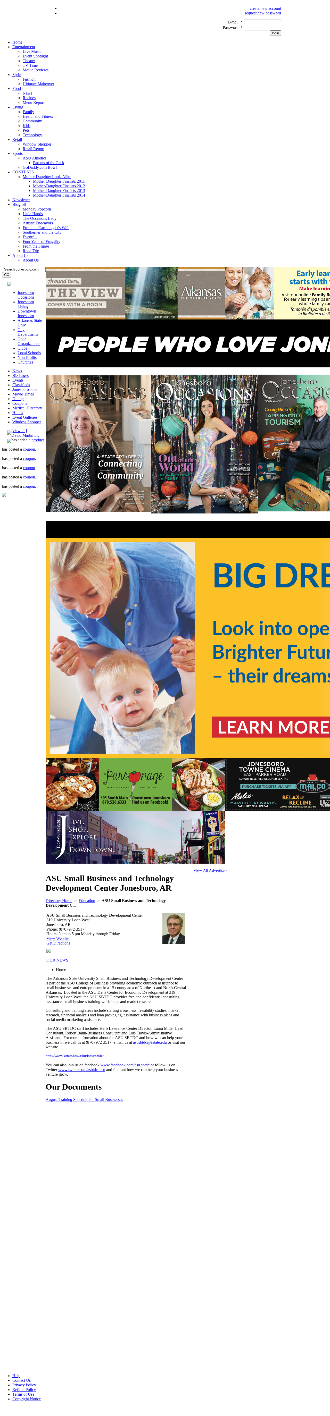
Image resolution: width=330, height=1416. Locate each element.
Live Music (32, 51)
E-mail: (235, 22)
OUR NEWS (57, 960)
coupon (29, 449)
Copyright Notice (26, 1399)
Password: (233, 27)
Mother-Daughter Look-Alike (47, 176)
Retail (17, 139)
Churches (25, 362)
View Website (57, 938)
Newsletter (21, 200)
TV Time (30, 65)
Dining (18, 399)
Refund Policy (24, 1389)
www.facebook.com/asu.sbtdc (125, 1065)
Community (32, 121)
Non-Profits (27, 357)
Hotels (17, 412)
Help (16, 1375)
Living (17, 107)
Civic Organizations (29, 341)
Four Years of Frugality (41, 241)
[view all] (19, 430)
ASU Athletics (34, 158)
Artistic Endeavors (38, 223)
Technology (32, 135)
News (27, 93)
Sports (17, 153)
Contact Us (21, 1380)
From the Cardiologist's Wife (46, 227)
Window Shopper (37, 144)
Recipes (29, 98)
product (37, 440)
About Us (20, 255)
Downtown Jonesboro (27, 313)
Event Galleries (24, 417)
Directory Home (59, 900)
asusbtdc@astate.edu (150, 1042)
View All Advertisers (210, 870)
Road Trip (31, 251)
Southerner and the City (42, 232)
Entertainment (23, 47)
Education (87, 900)
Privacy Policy (24, 1385)
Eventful (30, 237)
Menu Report (33, 102)
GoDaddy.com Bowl (40, 167)
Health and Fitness (38, 116)
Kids (26, 125)
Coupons (19, 403)
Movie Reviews (35, 70)
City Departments (28, 331)
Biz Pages (20, 375)
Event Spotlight (35, 56)
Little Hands (33, 214)
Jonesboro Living (26, 304)
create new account (265, 8)
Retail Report (33, 149)
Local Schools (29, 353)
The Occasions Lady (39, 218)
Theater (29, 60)
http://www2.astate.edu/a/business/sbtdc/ (75, 1056)
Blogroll (19, 204)
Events (17, 380)
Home (17, 42)
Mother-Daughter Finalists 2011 (59, 181)
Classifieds (21, 385)
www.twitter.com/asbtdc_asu (81, 1069)
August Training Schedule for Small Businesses (84, 1099)
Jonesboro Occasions (26, 294)
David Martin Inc (25, 435)
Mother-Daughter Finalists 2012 (59, 186)
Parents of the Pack (48, 163)
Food (16, 88)
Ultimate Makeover (38, 84)
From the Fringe (36, 246)
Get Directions (58, 943)
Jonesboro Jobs (24, 389)
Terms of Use (23, 1394)
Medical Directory (27, 408)
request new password (263, 13)
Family (28, 111)
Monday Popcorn (37, 209)
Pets (26, 130)
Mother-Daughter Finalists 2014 (59, 195)
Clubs (22, 348)
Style (16, 74)
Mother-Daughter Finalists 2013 (59, 190)
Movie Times (23, 394)
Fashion (29, 79)
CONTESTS (23, 172)
